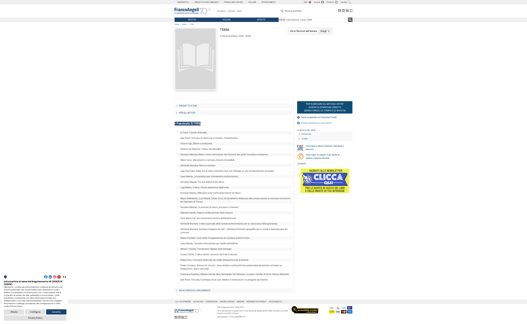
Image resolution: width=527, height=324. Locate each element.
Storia (305, 139)
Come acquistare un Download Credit (319, 117)
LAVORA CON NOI (227, 302)
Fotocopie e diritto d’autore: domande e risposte (325, 148)
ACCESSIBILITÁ (275, 302)
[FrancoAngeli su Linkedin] (343, 11)
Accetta (56, 312)
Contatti (231, 11)
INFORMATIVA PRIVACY (256, 302)
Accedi (317, 2)
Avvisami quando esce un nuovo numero (316, 123)
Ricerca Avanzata (293, 11)
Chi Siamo (221, 11)
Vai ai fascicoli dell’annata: (195, 290)
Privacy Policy (35, 318)
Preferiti (330, 2)
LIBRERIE (240, 302)
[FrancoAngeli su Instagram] (347, 11)
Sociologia (306, 134)
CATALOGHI (198, 302)
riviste (184, 24)
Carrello (343, 2)
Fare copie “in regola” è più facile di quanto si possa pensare (322, 156)
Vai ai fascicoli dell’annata (303, 31)
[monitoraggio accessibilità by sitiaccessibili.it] (305, 307)
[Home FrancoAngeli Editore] (193, 11)
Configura (35, 312)
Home (177, 24)
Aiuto (239, 11)
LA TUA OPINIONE (183, 302)
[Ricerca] (350, 20)
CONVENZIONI (211, 302)
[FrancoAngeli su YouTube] (351, 11)
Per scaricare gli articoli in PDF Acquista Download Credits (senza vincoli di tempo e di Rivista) (325, 107)
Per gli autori (187, 112)
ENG (305, 2)
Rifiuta (14, 312)
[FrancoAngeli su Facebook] (339, 11)
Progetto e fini (188, 105)
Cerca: (282, 19)
